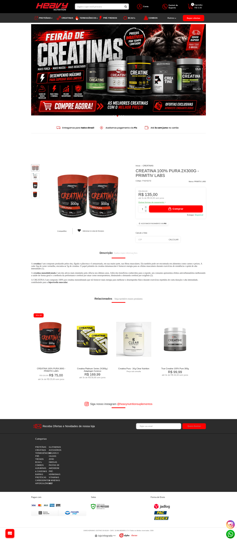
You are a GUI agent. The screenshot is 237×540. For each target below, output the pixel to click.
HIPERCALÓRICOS (43, 483)
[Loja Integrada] (105, 536)
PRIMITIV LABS (200, 182)
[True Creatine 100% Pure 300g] (175, 346)
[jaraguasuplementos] (52, 6)
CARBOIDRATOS (42, 480)
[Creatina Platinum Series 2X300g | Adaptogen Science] (92, 347)
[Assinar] (194, 426)
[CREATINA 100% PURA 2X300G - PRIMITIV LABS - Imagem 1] (35, 167)
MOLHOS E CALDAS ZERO (54, 456)
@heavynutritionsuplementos (134, 403)
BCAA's (38, 462)
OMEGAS (53, 462)
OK (173, 239)
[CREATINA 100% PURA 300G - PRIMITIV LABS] (51, 348)
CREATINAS (148, 166)
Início (138, 166)
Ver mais (55, 377)
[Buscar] (125, 6)
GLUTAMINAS (55, 447)
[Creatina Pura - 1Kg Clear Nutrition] (134, 344)
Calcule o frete (141, 233)
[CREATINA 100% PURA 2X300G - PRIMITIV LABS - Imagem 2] (35, 176)
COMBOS (39, 465)
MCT (51, 483)
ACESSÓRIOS (55, 450)
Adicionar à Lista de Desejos (93, 231)
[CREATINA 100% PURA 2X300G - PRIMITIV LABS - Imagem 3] (35, 185)
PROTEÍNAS (40, 447)
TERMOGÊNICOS (43, 453)
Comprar (178, 208)
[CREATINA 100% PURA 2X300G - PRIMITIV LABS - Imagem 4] (35, 194)
